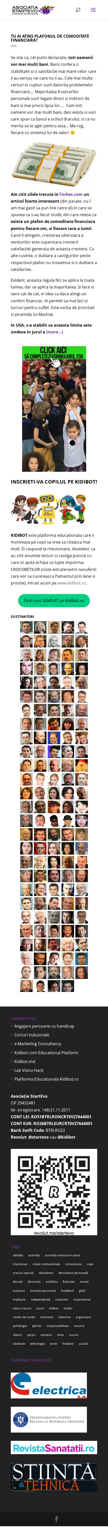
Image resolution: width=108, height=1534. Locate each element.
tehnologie (37, 1343)
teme (53, 1343)
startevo (46, 1335)
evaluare (19, 1290)
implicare (19, 1299)
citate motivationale (46, 1264)
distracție (34, 1281)
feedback (67, 1290)
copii (90, 1264)
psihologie (20, 1326)
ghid (82, 1290)
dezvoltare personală (73, 1273)
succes (74, 1335)
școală (83, 1343)
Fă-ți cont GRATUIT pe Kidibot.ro (54, 600)
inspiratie (61, 1299)
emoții (84, 1281)
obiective (64, 1317)
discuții (18, 1281)
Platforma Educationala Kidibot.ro (46, 1079)
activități (34, 1255)
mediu (68, 1308)
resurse (79, 1326)
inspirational (82, 1299)
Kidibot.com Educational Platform (46, 1052)
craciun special (23, 1273)
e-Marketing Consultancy (37, 1043)
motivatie (46, 1317)
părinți (36, 1326)
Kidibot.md (24, 1061)
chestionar (20, 1264)
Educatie (69, 1281)
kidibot (54, 1308)
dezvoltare (46, 1273)
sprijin (31, 1335)
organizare (83, 1317)
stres (60, 1335)
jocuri (40, 1308)
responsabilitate (57, 1326)
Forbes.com (71, 194)
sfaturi (17, 1335)
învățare (68, 1343)
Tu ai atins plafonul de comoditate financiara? (50, 38)
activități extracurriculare (62, 1255)
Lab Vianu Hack (28, 1070)
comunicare (73, 1264)
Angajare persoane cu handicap (44, 1026)
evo (14, 45)
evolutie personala (43, 1290)
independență (40, 1299)
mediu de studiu (24, 1317)
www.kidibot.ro (72, 583)
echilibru (52, 1281)
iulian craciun (22, 1308)
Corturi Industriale (31, 1035)
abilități (18, 1255)
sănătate (19, 1343)
